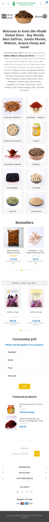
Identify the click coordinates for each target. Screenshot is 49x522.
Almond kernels (12, 117)
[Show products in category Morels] (36, 153)
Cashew (36, 188)
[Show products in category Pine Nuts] (36, 200)
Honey (36, 141)
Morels (36, 164)
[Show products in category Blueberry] (12, 176)
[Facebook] (22, 492)
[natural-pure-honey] (11, 409)
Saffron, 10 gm (13, 312)
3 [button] (26, 21)
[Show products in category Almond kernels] (12, 106)
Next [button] (44, 16)
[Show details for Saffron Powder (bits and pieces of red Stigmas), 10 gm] (11, 423)
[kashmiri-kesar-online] (13, 298)
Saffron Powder (12, 164)
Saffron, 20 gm (36, 312)
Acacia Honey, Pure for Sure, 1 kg (31, 405)
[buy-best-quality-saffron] (36, 298)
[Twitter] (18, 492)
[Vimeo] (31, 492)
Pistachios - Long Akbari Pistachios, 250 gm (35, 252)
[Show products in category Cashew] (36, 176)
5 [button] (28, 330)
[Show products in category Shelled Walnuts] (12, 129)
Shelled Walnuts (13, 141)
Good (10, 360)
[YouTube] (27, 492)
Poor (10, 368)
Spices (12, 211)
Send (37, 454)
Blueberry (12, 188)
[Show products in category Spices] (12, 200)
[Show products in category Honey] (36, 129)
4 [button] (29, 21)
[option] (24, 16)
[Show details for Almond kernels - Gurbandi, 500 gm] (13, 237)
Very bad (12, 376)
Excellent (12, 352)
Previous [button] (4, 16)
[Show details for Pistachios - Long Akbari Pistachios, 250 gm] (35, 237)
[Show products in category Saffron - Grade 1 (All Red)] (36, 106)
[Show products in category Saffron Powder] (12, 153)
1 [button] (20, 21)
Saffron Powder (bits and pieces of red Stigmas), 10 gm (31, 420)
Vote (24, 386)
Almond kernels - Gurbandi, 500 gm (13, 251)
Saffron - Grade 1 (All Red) (37, 117)
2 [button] (23, 21)
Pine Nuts (36, 211)
